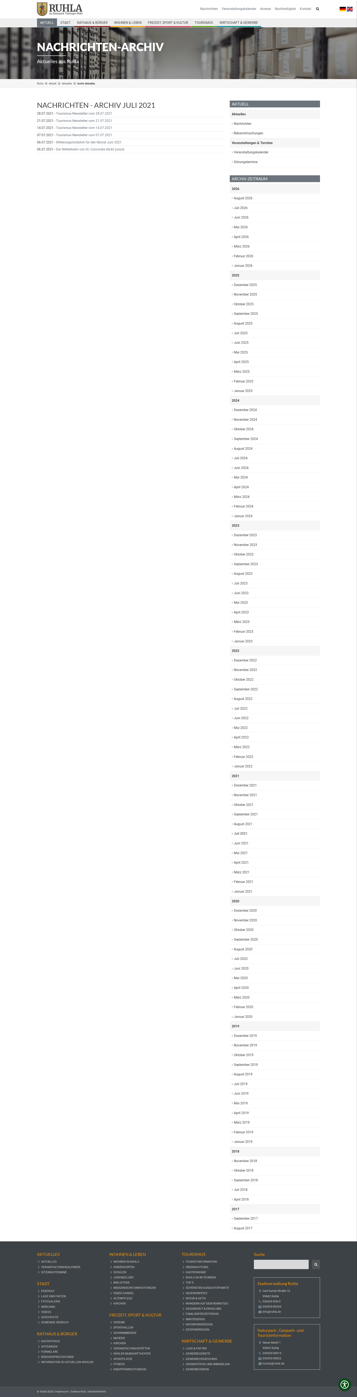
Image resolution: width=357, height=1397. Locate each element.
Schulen (119, 1272)
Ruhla (40, 83)
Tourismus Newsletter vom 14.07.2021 (84, 128)
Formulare (49, 1351)
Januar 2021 (243, 891)
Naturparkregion (199, 1324)
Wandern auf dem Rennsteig (207, 1303)
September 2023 (246, 564)
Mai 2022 (241, 728)
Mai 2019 (241, 1103)
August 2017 (243, 1228)
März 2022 (242, 747)
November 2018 (245, 1161)
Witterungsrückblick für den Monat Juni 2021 (89, 142)
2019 (235, 1026)
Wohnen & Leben (128, 23)
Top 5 (190, 1282)
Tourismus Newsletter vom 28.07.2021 (84, 113)
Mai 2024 (241, 477)
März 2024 (242, 497)
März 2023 (242, 622)
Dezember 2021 (245, 785)
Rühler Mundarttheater (132, 1353)
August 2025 (243, 323)
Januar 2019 (243, 1142)
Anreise (265, 9)
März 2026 (242, 246)
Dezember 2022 (245, 660)
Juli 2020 (241, 959)
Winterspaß (195, 1319)
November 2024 (245, 420)
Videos (46, 1312)
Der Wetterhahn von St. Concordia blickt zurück (90, 149)
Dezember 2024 (245, 410)
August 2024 (243, 449)
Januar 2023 (243, 641)
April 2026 (241, 237)
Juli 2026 (241, 208)
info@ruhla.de (272, 1311)
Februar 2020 (243, 1007)
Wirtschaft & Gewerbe (238, 23)
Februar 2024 (243, 506)
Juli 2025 (241, 333)
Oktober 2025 (243, 304)
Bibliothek (121, 1282)
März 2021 (242, 872)
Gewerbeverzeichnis (201, 1359)
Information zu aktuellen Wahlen (67, 1362)
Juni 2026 (241, 217)
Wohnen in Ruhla (126, 1261)
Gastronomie (196, 1272)
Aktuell (47, 23)
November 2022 (245, 670)
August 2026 (243, 198)
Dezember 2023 (245, 535)
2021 (235, 776)
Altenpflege (122, 1298)
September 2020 (246, 939)
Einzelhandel (123, 1293)
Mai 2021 (241, 853)
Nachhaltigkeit (285, 9)
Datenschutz (78, 1391)
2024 (235, 401)
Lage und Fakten (53, 1296)
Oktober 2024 (243, 429)
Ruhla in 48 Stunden (201, 1277)
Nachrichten (209, 9)
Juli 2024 (241, 458)
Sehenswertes (196, 1293)
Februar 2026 (243, 256)
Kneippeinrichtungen (129, 1369)
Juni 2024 (241, 468)
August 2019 (243, 1074)
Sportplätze (122, 1359)
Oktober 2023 (243, 554)
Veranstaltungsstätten (131, 1348)
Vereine (119, 1322)
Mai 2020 (241, 978)
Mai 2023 (241, 603)
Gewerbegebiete (198, 1353)
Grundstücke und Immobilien (208, 1364)
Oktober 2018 (243, 1170)
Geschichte (49, 1317)
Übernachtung (197, 1267)
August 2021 (243, 824)
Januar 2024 (243, 516)
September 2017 (246, 1218)
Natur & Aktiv (196, 1298)
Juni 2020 (241, 968)
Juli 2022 (241, 709)
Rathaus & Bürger (92, 23)
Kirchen (119, 1303)
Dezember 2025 (245, 285)
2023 (235, 526)
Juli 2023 (241, 583)
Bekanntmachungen (248, 133)
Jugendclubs (123, 1277)
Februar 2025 (243, 381)
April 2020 (241, 988)
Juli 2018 (241, 1190)
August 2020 (243, 949)
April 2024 (241, 487)
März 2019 (242, 1122)
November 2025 (245, 294)
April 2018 (241, 1199)
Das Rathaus (50, 1341)
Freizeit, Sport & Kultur (168, 23)
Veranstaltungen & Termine (252, 143)
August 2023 (243, 574)
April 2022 (241, 737)
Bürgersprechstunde (57, 1357)
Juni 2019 (241, 1093)
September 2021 (246, 814)
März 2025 (242, 372)
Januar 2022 (243, 766)
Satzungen (49, 1346)
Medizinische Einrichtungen (134, 1287)
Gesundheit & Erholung (203, 1308)
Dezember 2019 (245, 1036)
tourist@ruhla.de (273, 1363)
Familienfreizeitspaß (202, 1313)
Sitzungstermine (246, 162)
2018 (235, 1151)
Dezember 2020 (245, 910)
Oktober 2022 (243, 680)
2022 (235, 651)
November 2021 (245, 795)
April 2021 (241, 862)
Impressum (62, 1391)
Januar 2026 (243, 266)
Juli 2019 (241, 1084)
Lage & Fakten (196, 1348)
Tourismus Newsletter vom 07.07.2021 (84, 135)
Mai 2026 (241, 227)
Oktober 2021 (243, 805)
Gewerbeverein (197, 1369)
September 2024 (246, 439)
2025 (235, 275)
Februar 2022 (243, 757)
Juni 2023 (241, 593)
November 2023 (245, 545)
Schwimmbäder (124, 1332)
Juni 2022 (241, 718)
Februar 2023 (243, 632)
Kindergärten (123, 1267)
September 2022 (246, 689)
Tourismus (204, 23)
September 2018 (246, 1180)
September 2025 (246, 314)
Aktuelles (67, 83)
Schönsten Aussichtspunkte (207, 1287)
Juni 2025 (241, 343)
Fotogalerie (50, 1301)
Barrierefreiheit (97, 1391)
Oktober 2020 (243, 930)
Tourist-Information (201, 1261)
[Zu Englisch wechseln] (350, 9)
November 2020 (245, 920)
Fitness (119, 1364)
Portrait (48, 1291)
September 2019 (246, 1065)
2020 (235, 901)
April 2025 (241, 362)
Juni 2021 (241, 843)
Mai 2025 (241, 352)
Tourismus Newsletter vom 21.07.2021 (84, 121)
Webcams (48, 1306)
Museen (119, 1338)
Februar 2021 (243, 882)
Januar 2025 (243, 391)
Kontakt (305, 9)
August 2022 (243, 699)
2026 (235, 189)
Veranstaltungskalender (239, 9)
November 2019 (245, 1045)
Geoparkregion (197, 1329)
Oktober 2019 (243, 1055)
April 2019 (241, 1113)
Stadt (65, 23)
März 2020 (242, 997)
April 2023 (241, 612)
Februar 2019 (243, 1132)
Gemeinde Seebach (55, 1322)
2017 (235, 1209)
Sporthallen (123, 1327)
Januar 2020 (243, 1017)
